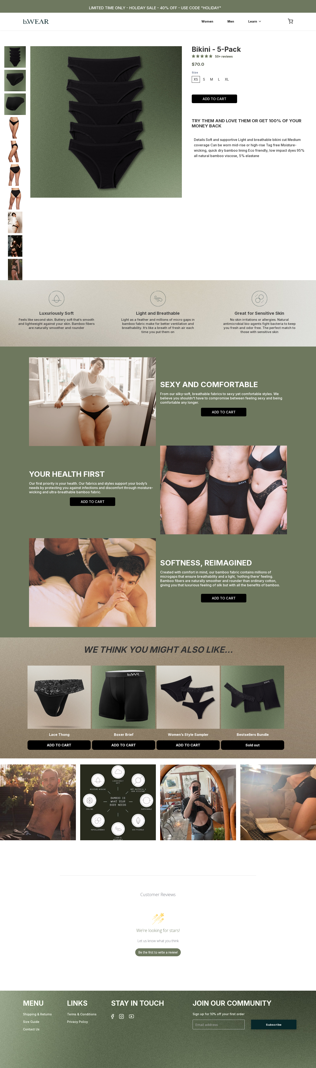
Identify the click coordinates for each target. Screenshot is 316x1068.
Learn (252, 21)
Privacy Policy (77, 1022)
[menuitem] (207, 21)
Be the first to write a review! (158, 952)
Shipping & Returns (37, 1014)
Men (230, 21)
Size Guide (31, 1022)
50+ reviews (222, 56)
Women (207, 21)
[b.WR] (36, 21)
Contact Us (31, 1029)
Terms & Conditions (82, 1014)
